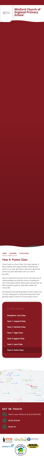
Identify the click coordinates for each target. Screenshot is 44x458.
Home (4, 253)
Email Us (12, 427)
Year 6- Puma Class (9, 255)
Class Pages (24, 253)
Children (12, 253)
